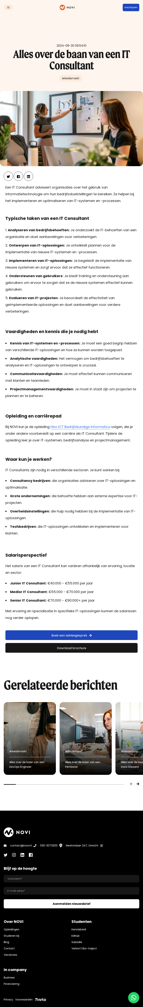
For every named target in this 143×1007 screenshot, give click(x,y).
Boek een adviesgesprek (69, 635)
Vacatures (10, 955)
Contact (9, 948)
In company (15, 970)
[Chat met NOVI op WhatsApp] (133, 997)
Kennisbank (79, 929)
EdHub (76, 936)
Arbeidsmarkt (70, 78)
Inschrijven (131, 7)
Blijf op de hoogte (20, 868)
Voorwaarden (24, 999)
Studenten (82, 922)
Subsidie (77, 942)
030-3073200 (49, 845)
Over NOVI (13, 922)
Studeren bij (11, 936)
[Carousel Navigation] (132, 784)
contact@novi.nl (21, 845)
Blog (6, 942)
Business (9, 977)
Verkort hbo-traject (84, 948)
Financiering (11, 984)
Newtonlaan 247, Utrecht (82, 845)
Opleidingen (11, 929)
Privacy (8, 999)
